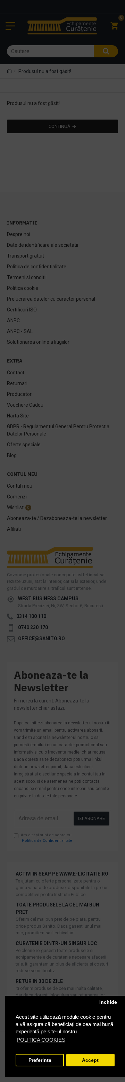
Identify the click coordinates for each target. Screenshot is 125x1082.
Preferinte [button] (39, 1060)
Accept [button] (90, 1060)
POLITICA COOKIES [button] (41, 1040)
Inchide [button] (108, 1002)
